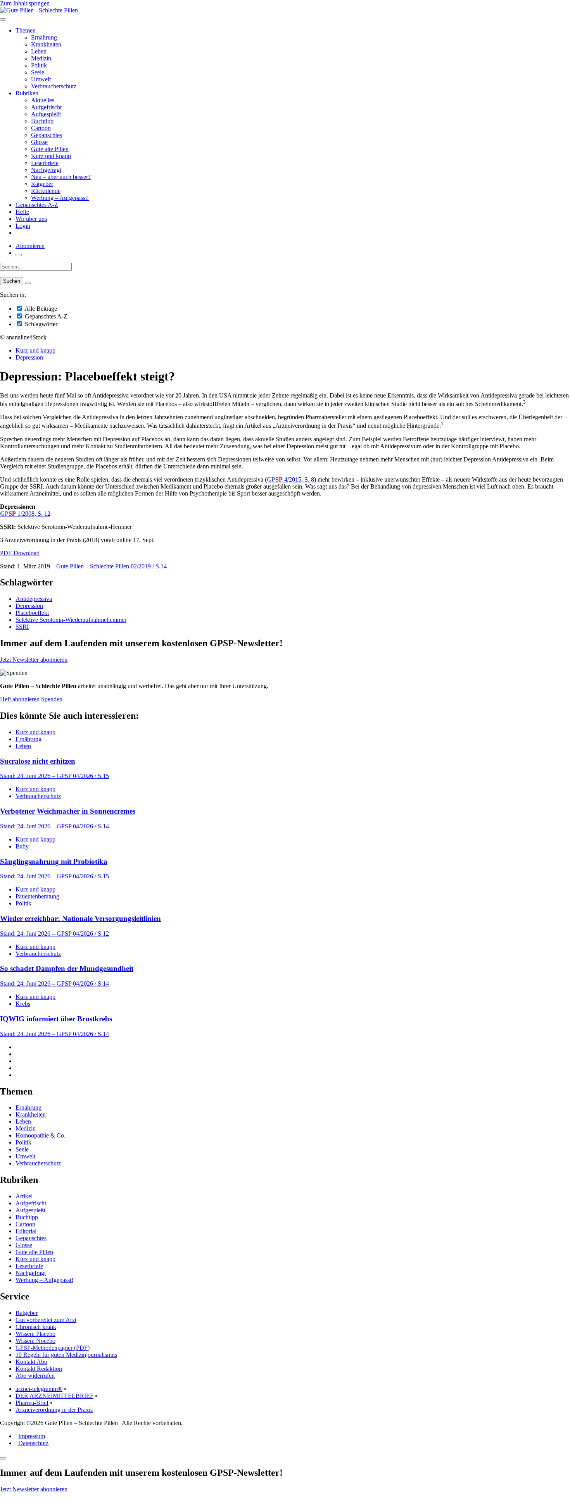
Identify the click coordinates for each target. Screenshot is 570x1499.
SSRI (22, 626)
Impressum (31, 1436)
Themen (26, 30)
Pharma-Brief (32, 1402)
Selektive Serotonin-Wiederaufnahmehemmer (71, 619)
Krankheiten (46, 44)
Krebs (23, 1003)
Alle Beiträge (40, 308)
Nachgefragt (46, 170)
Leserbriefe (45, 163)
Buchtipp (42, 121)
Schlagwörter (40, 324)
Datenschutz (33, 1443)
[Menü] (3, 19)
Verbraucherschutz (53, 86)
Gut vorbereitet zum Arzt (46, 1320)
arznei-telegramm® (39, 1388)
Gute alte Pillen (50, 149)
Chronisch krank (36, 1326)
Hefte (22, 211)
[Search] (28, 283)
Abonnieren (30, 246)
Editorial (26, 1231)
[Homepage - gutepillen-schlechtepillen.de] (39, 10)
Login (23, 225)
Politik (39, 65)
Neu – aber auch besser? (61, 177)
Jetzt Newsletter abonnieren (33, 659)
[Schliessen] (3, 1458)
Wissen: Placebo (35, 1333)
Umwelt (41, 79)
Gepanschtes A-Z (37, 204)
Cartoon (41, 128)
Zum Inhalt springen (25, 3)
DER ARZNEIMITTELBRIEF (54, 1395)
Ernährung (44, 37)
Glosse (39, 142)
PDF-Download (20, 553)
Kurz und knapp (51, 156)
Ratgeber (42, 184)
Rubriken (27, 93)
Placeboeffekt (32, 612)
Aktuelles (42, 100)
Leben (39, 51)
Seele (37, 72)
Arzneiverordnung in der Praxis (54, 1409)
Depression (29, 357)
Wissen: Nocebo (35, 1340)
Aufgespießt (46, 114)
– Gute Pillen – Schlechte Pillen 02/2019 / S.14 (109, 566)
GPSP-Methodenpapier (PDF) (53, 1347)
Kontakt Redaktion (39, 1368)
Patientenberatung (37, 896)
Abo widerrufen (35, 1375)
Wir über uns (31, 218)
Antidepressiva (34, 598)
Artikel (24, 1196)
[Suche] (19, 255)
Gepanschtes (46, 135)
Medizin (41, 58)
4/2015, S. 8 (290, 479)
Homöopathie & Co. (41, 1135)
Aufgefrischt (46, 107)
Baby (22, 846)
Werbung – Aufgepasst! (60, 197)
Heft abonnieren (20, 699)
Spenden (51, 699)
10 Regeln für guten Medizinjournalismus (66, 1354)
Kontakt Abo (31, 1361)
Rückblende (45, 191)
